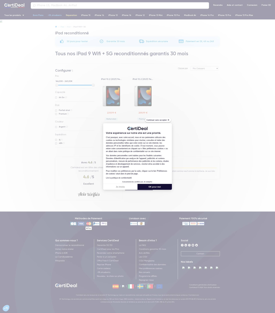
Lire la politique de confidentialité (119, 178)
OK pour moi (155, 187)
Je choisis (120, 187)
